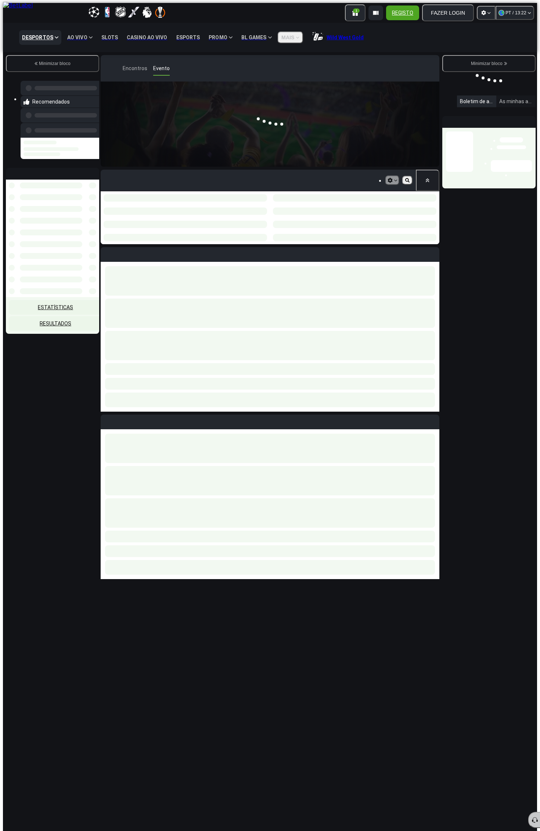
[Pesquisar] (433, 68)
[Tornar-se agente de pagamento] (375, 13)
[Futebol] (119, 68)
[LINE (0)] (108, 68)
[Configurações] (486, 13)
